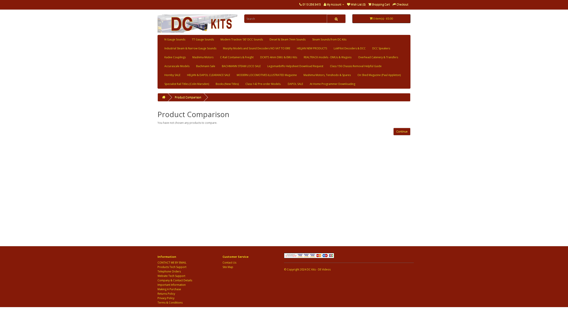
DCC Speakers (381, 48)
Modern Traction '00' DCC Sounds (242, 39)
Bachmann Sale (205, 66)
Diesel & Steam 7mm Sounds (288, 39)
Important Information (172, 285)
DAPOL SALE (295, 84)
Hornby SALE (172, 75)
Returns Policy (166, 294)
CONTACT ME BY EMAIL (172, 262)
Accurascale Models (176, 66)
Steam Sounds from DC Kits (329, 39)
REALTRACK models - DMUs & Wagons (327, 57)
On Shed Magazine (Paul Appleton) (379, 75)
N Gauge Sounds (174, 39)
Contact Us (229, 262)
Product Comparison (188, 97)
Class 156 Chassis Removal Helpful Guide (356, 66)
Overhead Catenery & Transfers (378, 57)
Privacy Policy (166, 298)
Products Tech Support (172, 267)
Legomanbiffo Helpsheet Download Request (295, 66)
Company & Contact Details (175, 280)
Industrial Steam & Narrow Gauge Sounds (190, 48)
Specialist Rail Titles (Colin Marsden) (186, 84)
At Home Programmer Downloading (332, 84)
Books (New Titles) (227, 84)
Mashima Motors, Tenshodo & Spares (327, 75)
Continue (402, 131)
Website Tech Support (171, 276)
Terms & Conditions (170, 302)
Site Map (228, 267)
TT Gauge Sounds (203, 39)
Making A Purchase (169, 289)
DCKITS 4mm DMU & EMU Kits (278, 57)
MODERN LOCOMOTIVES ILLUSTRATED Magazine (267, 75)
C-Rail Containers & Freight (237, 57)
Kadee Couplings (175, 57)
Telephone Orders (169, 271)
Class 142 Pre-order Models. (263, 84)
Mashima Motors (202, 57)
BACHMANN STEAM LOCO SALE (241, 66)
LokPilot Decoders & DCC (350, 48)
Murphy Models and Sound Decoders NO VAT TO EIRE (256, 48)
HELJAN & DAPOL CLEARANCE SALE (208, 75)
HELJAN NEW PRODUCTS (312, 48)
